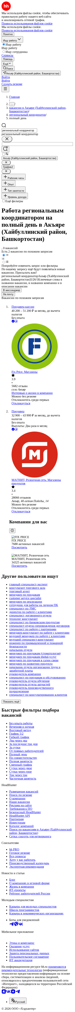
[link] (8, 68)
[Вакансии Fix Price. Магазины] (41, 346)
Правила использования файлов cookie (27, 30)
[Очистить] (7, 139)
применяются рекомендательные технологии (34, 968)
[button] (6, 77)
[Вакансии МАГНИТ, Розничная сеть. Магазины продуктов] (41, 455)
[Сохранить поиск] (5, 149)
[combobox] (19, 130)
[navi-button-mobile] (5, 89)
